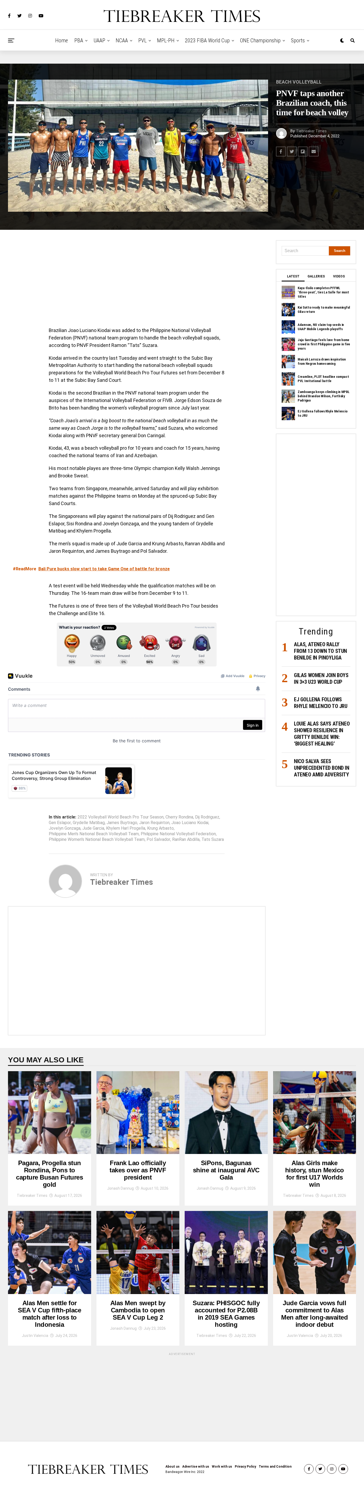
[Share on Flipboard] (303, 151)
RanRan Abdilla (186, 839)
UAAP (99, 40)
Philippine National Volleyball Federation (178, 834)
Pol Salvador (158, 839)
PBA (78, 40)
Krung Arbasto (160, 828)
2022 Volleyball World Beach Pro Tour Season (121, 817)
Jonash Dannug (120, 1188)
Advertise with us (195, 1466)
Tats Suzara (212, 839)
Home (61, 40)
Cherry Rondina (179, 817)
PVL (142, 40)
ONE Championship (260, 40)
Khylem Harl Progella (125, 828)
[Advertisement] (136, 280)
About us (172, 1466)
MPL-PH (166, 40)
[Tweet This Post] (292, 151)
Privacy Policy (245, 1466)
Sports (298, 40)
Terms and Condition (275, 1466)
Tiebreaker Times (311, 131)
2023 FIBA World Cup (207, 40)
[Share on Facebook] (281, 151)
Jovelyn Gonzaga (64, 828)
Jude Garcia (93, 828)
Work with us (222, 1466)
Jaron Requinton (154, 823)
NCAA (122, 40)
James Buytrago (122, 823)
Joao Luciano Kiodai (189, 823)
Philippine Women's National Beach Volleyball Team (97, 839)
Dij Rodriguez (207, 817)
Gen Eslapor (60, 823)
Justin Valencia (35, 1335)
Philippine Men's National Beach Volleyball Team (94, 834)
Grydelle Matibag (89, 823)
